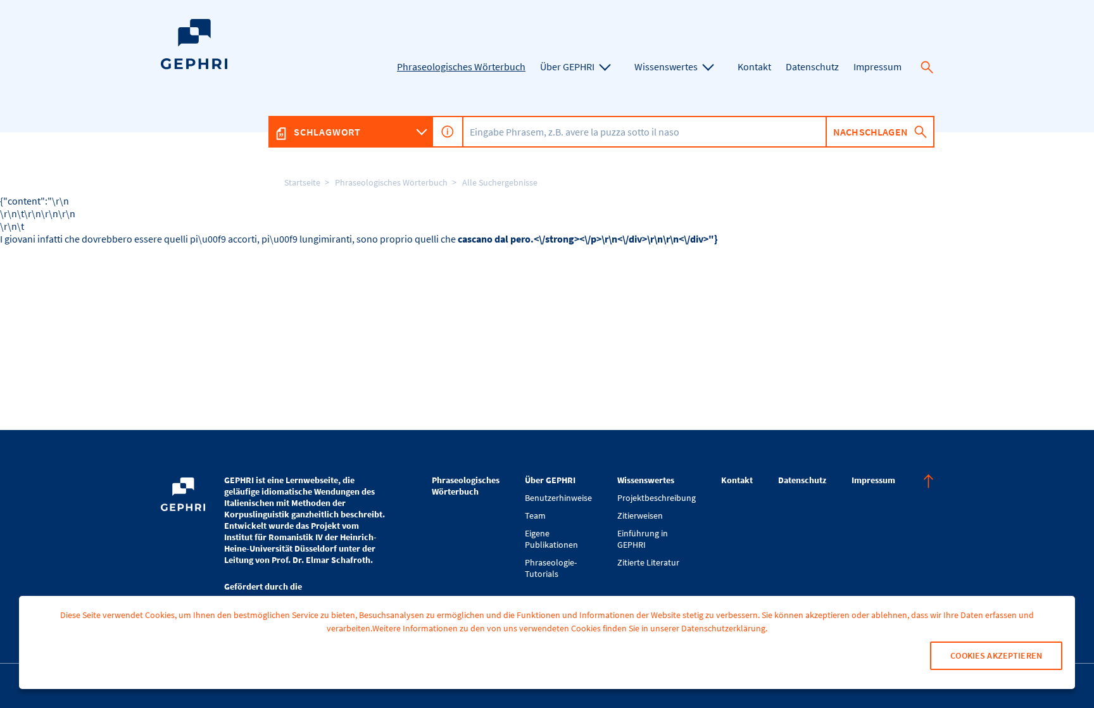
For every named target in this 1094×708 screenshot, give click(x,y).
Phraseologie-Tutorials (551, 568)
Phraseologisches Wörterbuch (391, 182)
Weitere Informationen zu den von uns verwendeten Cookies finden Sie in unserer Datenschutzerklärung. (569, 628)
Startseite (302, 182)
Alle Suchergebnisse (500, 182)
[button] (927, 67)
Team (535, 515)
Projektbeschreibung (656, 497)
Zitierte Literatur (648, 562)
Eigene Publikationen (551, 539)
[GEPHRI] (194, 66)
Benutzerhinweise (558, 497)
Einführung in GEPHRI (642, 539)
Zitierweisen (640, 515)
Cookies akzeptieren (996, 655)
